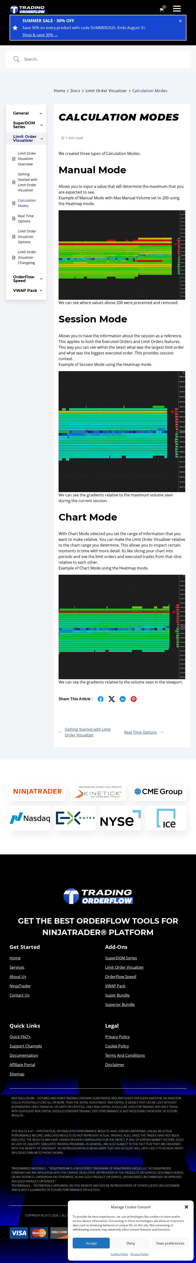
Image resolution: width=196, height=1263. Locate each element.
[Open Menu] (177, 8)
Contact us (19, 995)
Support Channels (26, 1046)
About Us (18, 976)
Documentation (24, 1055)
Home (59, 90)
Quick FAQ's (20, 1036)
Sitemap (17, 1074)
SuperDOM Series (121, 958)
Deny (130, 1243)
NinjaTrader (20, 986)
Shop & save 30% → (40, 34)
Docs (75, 90)
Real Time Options (140, 732)
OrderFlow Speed (120, 976)
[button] (186, 1207)
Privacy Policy (139, 1254)
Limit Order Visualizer (106, 90)
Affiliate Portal (22, 1064)
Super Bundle (117, 995)
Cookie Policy (119, 1254)
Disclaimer (114, 1064)
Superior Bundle (120, 1004)
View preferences (170, 1243)
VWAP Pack (115, 986)
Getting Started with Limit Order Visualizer (88, 732)
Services (17, 967)
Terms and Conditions (125, 1055)
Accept (91, 1243)
